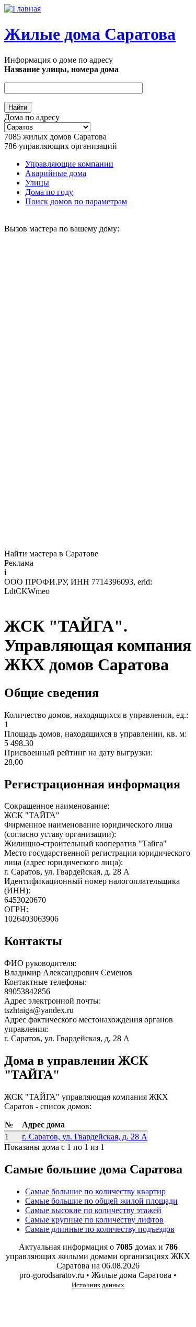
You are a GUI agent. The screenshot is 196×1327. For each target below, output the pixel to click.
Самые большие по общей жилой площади (101, 1200)
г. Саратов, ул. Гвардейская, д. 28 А (84, 1136)
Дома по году (49, 192)
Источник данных (98, 1285)
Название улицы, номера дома (61, 69)
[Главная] (22, 8)
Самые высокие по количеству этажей (93, 1210)
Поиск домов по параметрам (76, 201)
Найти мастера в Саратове (51, 553)
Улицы (37, 182)
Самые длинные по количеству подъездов (100, 1229)
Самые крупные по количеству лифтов (94, 1219)
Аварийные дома (55, 173)
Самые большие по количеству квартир (95, 1191)
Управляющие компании (69, 163)
